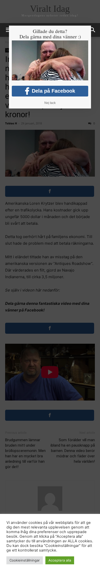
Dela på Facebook (53, 91)
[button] (93, 30)
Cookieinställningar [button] (24, 560)
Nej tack (50, 103)
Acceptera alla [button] (59, 560)
